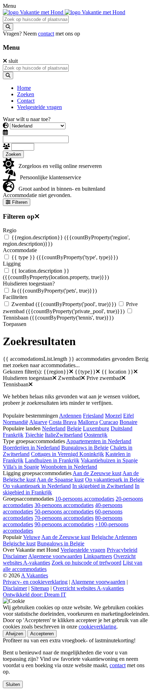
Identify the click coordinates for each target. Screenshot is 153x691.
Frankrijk (13, 435)
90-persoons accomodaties (64, 524)
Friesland (93, 416)
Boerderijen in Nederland (31, 448)
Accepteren (42, 633)
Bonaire (128, 422)
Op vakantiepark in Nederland (37, 486)
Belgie (74, 428)
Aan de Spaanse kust (60, 480)
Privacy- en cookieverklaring (35, 582)
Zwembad (63, 304)
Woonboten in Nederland (69, 467)
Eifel (128, 416)
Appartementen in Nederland (98, 441)
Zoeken (13, 154)
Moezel (113, 416)
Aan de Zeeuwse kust (97, 473)
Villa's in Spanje (21, 467)
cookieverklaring (97, 627)
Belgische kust (19, 543)
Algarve (38, 422)
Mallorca (88, 422)
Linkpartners (98, 556)
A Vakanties (34, 575)
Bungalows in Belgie (85, 448)
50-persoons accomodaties (64, 511)
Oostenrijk (95, 435)
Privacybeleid (122, 550)
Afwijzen (14, 633)
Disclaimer (15, 556)
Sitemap (40, 588)
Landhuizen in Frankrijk (52, 460)
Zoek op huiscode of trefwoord (86, 563)
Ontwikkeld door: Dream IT (34, 595)
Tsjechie (34, 435)
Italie (50, 435)
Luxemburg (96, 428)
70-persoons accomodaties (64, 518)
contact (46, 34)
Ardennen (70, 416)
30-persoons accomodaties (64, 505)
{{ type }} (64, 257)
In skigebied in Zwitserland (102, 486)
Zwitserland (69, 435)
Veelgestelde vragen (82, 550)
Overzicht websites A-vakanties (88, 588)
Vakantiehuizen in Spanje (109, 460)
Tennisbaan (58, 318)
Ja (54, 291)
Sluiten (13, 684)
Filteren (19, 202)
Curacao (108, 422)
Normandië (15, 422)
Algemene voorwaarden (55, 556)
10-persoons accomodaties (84, 499)
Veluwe (31, 537)
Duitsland (121, 428)
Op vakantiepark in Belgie (114, 480)
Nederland (53, 428)
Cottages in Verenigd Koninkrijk (67, 454)
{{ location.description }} (56, 274)
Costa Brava (62, 422)
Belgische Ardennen (114, 537)
